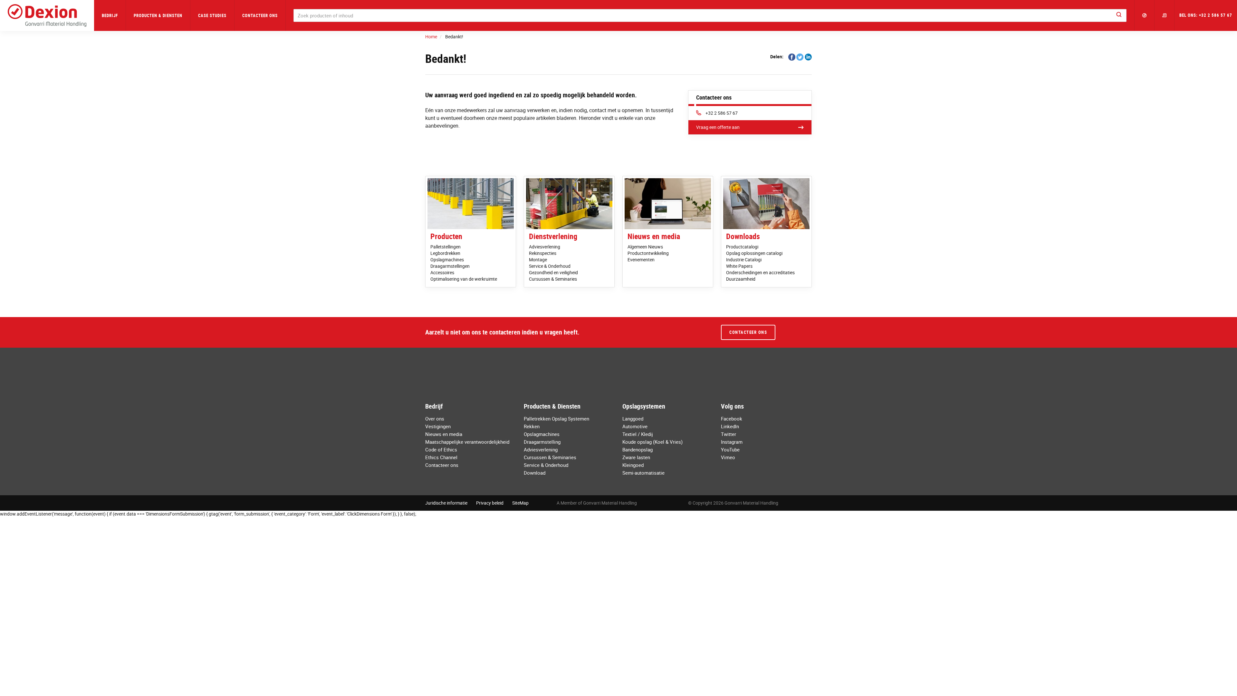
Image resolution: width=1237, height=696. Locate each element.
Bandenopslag (637, 449)
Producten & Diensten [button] (158, 15)
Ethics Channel (441, 457)
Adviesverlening (544, 247)
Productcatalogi (742, 247)
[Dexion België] (47, 15)
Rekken (532, 426)
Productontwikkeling (648, 253)
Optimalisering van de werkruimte (463, 279)
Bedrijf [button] (110, 15)
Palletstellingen (445, 247)
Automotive (634, 426)
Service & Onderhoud (550, 266)
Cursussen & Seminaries (553, 279)
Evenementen (641, 259)
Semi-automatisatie (643, 472)
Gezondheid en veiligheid (553, 272)
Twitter (728, 434)
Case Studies (212, 15)
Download (534, 472)
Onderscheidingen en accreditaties (760, 272)
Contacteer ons (260, 15)
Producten (446, 236)
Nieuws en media (654, 236)
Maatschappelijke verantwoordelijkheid (467, 442)
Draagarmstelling (542, 442)
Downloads (743, 236)
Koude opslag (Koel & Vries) (652, 442)
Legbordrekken (445, 253)
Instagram (732, 442)
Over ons (434, 418)
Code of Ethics (441, 449)
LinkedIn (730, 426)
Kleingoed (633, 465)
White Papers (739, 266)
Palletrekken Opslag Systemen (556, 418)
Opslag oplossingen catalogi (754, 253)
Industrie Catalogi (744, 259)
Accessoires (442, 272)
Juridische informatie (446, 503)
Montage (538, 259)
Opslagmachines (447, 259)
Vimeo (728, 457)
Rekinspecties (542, 253)
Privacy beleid (489, 503)
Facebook (731, 418)
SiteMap (520, 503)
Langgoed (632, 418)
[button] (1145, 15)
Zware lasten (636, 457)
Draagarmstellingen (450, 266)
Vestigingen (438, 426)
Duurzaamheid (740, 279)
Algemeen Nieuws (645, 247)
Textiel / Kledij (637, 434)
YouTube (730, 449)
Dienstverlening (553, 236)
